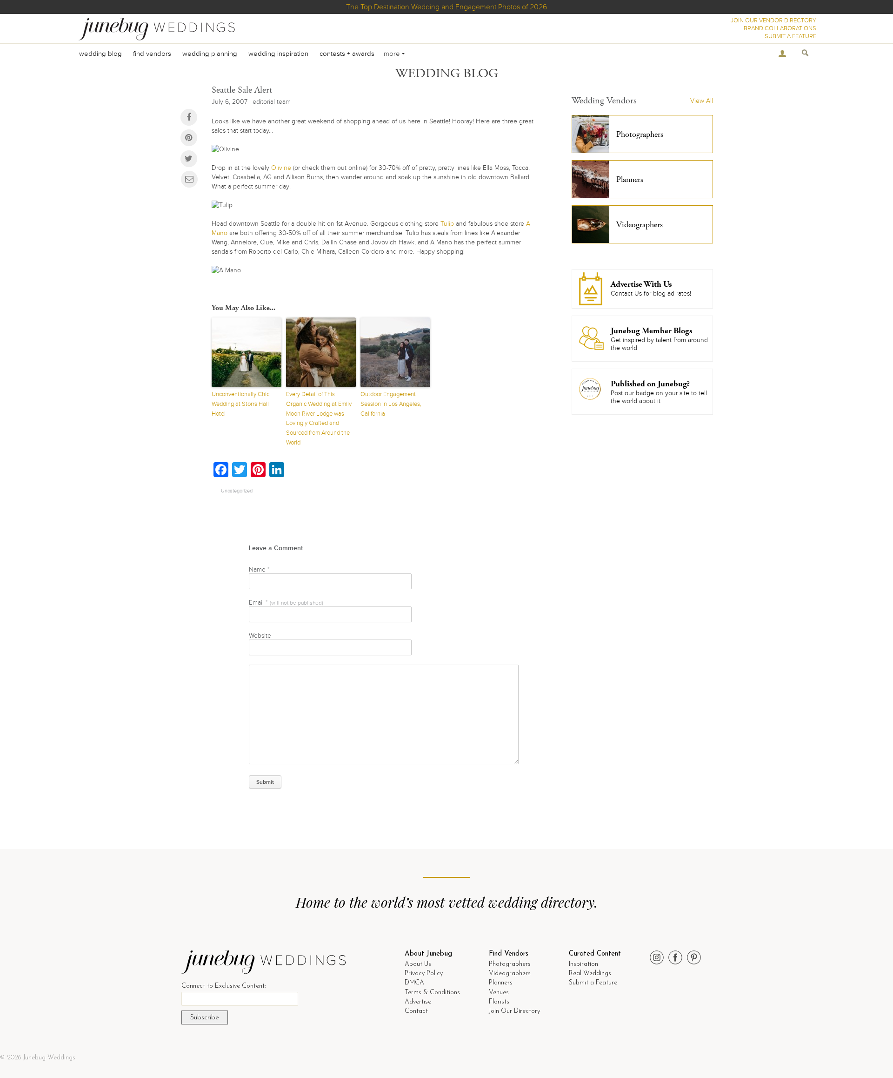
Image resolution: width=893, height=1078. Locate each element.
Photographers (510, 964)
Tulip (447, 224)
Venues (499, 992)
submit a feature (790, 36)
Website (260, 636)
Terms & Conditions (432, 992)
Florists (499, 1001)
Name (259, 569)
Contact (416, 1011)
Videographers (510, 973)
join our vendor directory (773, 20)
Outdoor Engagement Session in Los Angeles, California (390, 404)
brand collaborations (780, 28)
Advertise (418, 1001)
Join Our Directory (514, 1011)
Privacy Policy (424, 973)
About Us (418, 964)
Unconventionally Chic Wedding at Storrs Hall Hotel (240, 404)
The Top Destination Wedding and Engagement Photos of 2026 (446, 7)
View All (701, 101)
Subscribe (204, 1017)
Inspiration (583, 964)
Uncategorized (237, 491)
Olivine (281, 168)
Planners (501, 982)
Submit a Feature (593, 982)
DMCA (414, 982)
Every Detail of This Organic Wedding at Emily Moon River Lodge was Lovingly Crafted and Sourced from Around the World (319, 418)
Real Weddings (590, 973)
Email (286, 602)
